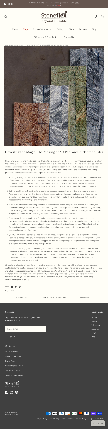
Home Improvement (16, 45)
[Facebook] (5, 4)
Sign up (12, 337)
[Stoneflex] (54, 17)
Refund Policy (54, 419)
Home (15, 29)
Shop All (95, 321)
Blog (94, 29)
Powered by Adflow (11, 414)
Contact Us (68, 37)
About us (95, 329)
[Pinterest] (12, 4)
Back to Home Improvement (54, 297)
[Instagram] (9, 4)
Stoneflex (14, 412)
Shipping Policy (42, 419)
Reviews (83, 29)
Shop (25, 29)
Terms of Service (67, 419)
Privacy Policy (81, 419)
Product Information (42, 29)
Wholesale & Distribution (46, 37)
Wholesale (96, 325)
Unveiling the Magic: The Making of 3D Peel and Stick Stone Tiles (46, 45)
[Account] (96, 16)
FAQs (71, 29)
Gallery (60, 29)
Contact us (99, 419)
